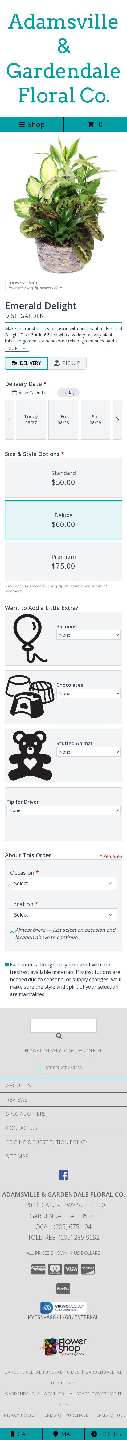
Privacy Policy (19, 1415)
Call (23, 1434)
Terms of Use (110, 1415)
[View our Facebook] (63, 1178)
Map (66, 1434)
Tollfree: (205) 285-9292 (64, 1237)
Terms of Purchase (65, 1415)
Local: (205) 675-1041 (63, 1226)
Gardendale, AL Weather (34, 1393)
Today (68, 392)
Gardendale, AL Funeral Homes (42, 1372)
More (13, 348)
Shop (36, 124)
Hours (109, 1434)
